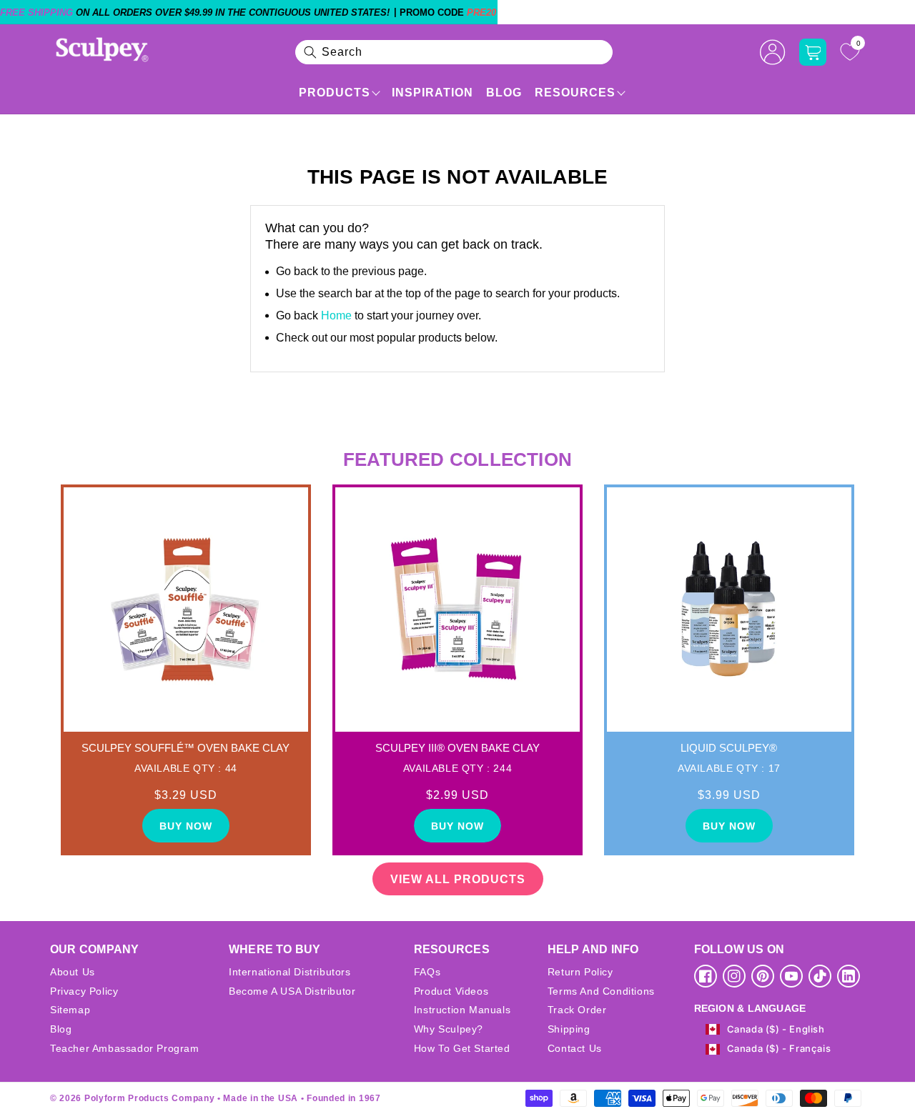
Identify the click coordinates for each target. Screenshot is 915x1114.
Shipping (569, 1029)
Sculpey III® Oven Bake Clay (457, 748)
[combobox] (454, 52)
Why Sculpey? (448, 1029)
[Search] (310, 52)
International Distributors (290, 972)
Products (334, 92)
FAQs (427, 972)
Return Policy (580, 972)
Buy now (185, 826)
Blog (504, 92)
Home (336, 315)
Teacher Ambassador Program (124, 1048)
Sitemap (70, 1009)
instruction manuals (462, 1009)
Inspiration (432, 92)
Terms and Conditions (601, 991)
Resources (575, 92)
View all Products (457, 879)
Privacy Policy (84, 991)
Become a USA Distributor (292, 991)
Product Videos (451, 991)
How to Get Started (462, 1048)
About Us (72, 972)
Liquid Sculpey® (729, 748)
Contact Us (575, 1048)
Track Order (577, 1009)
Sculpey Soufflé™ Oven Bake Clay (185, 748)
